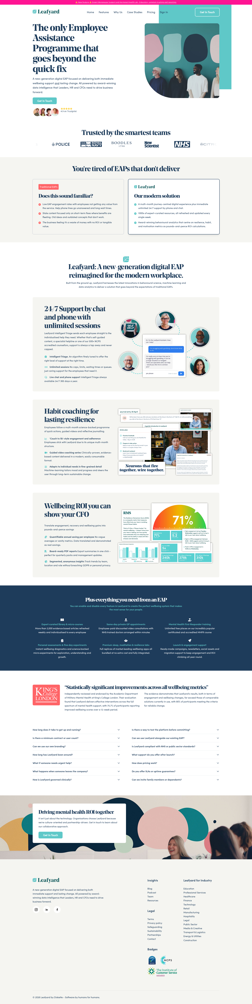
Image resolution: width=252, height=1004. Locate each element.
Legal (186, 920)
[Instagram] (36, 909)
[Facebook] (57, 909)
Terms (150, 919)
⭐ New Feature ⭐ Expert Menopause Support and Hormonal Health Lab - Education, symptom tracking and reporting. (126, 2)
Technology (189, 904)
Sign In (164, 12)
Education (188, 888)
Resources (152, 900)
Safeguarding (154, 927)
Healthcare (189, 896)
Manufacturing (191, 912)
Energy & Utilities (192, 936)
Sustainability (154, 930)
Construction (190, 940)
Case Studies (134, 12)
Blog (149, 888)
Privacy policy (154, 923)
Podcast (151, 892)
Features (104, 12)
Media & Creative (192, 928)
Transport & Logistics (194, 932)
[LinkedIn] (46, 909)
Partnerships (154, 934)
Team (150, 896)
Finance (187, 900)
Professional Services (194, 892)
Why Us (118, 12)
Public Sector (190, 924)
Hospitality (189, 916)
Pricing (151, 12)
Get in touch (207, 12)
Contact (151, 938)
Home (90, 12)
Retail (186, 908)
